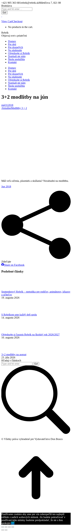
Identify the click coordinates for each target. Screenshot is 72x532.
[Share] (6, 527)
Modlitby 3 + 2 (19, 108)
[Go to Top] (36, 511)
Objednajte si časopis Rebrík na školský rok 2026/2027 (30, 334)
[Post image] (10, 288)
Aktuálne (6, 108)
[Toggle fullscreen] (9, 527)
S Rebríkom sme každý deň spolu (19, 314)
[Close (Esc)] (2, 527)
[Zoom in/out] (12, 527)
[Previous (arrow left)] (2, 530)
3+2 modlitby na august (13, 354)
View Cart (6, 21)
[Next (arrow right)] (6, 530)
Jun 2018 (6, 186)
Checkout (17, 21)
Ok (12, 523)
